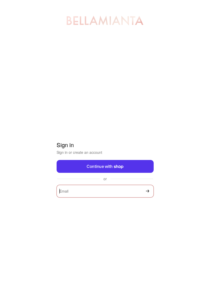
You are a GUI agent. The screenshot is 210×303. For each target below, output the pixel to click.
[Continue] (147, 191)
